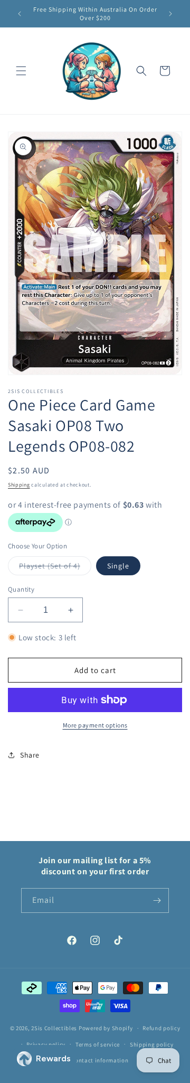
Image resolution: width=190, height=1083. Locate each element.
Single (118, 566)
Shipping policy (152, 1044)
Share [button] (30, 755)
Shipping (19, 484)
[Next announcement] (170, 13)
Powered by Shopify (106, 1028)
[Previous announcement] (19, 13)
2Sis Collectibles (54, 1028)
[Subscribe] (156, 900)
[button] (21, 70)
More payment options (95, 725)
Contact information (99, 1060)
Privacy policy (45, 1044)
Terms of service (97, 1044)
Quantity (21, 589)
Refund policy (161, 1028)
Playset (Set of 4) (55, 568)
